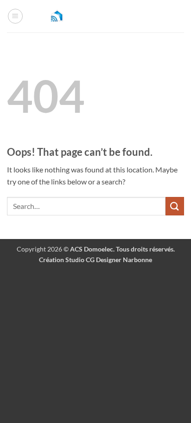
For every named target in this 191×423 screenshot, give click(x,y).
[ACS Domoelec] (95, 16)
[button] (15, 16)
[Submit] (175, 206)
